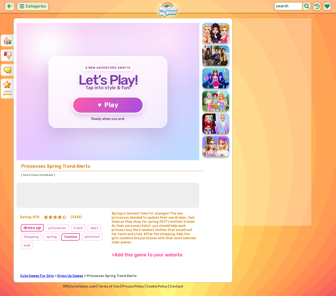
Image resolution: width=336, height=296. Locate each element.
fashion (70, 237)
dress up (32, 227)
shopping (31, 237)
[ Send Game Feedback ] (38, 175)
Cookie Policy (157, 286)
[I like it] (7, 40)
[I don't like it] (7, 55)
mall (27, 245)
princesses (57, 228)
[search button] (307, 6)
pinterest (92, 237)
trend (78, 228)
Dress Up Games (70, 276)
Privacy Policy (133, 286)
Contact (176, 286)
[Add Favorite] (7, 70)
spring (51, 237)
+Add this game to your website (147, 255)
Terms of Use (108, 286)
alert (94, 228)
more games (7, 93)
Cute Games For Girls (37, 276)
